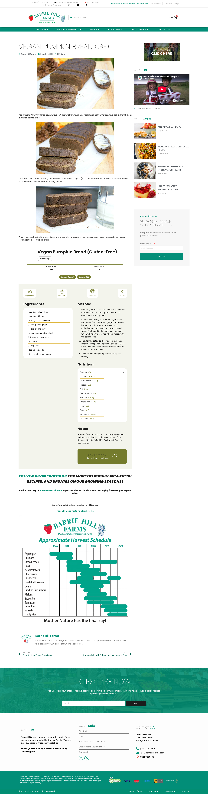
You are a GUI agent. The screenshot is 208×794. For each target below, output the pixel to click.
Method (61, 296)
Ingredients (29, 296)
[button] (42, 29)
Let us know (92, 458)
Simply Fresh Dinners (50, 490)
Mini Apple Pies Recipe (169, 126)
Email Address (147, 243)
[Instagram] (81, 758)
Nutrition (92, 296)
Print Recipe (44, 258)
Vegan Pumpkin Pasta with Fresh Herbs (75, 511)
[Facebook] (86, 758)
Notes (122, 296)
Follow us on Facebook (43, 476)
